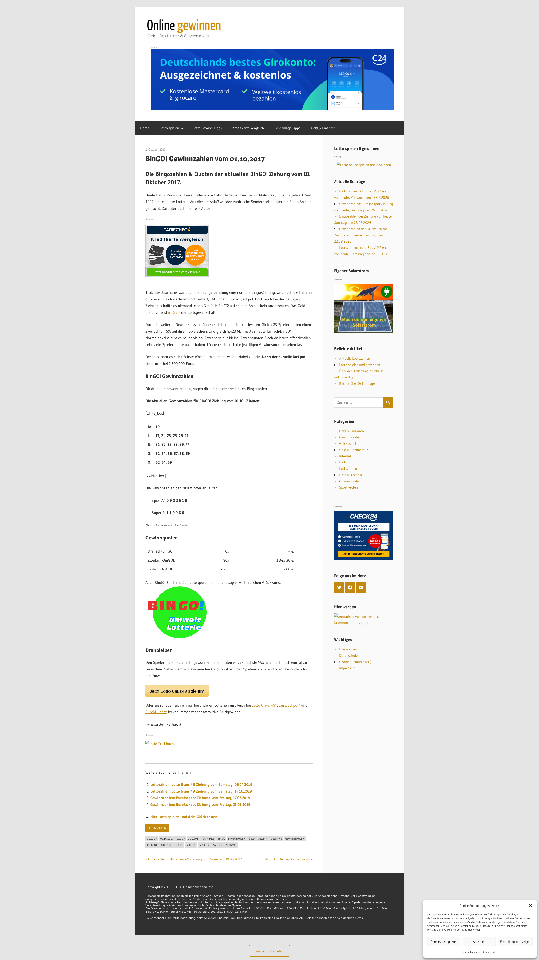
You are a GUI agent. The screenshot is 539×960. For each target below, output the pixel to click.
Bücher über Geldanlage (357, 383)
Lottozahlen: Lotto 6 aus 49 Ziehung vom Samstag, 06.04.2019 (201, 784)
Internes (345, 456)
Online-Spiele (349, 481)
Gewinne (276, 838)
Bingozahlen (236, 838)
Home (144, 128)
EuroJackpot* (289, 705)
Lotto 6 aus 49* (264, 705)
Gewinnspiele (349, 437)
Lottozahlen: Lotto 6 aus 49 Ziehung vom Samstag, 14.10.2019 (201, 791)
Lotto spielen (169, 128)
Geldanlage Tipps (287, 128)
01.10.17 (152, 838)
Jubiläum (166, 845)
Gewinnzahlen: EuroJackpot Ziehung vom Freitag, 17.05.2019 (200, 798)
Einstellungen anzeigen (515, 942)
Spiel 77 (191, 845)
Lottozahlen (157, 828)
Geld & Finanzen (323, 128)
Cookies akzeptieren (444, 942)
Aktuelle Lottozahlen (354, 358)
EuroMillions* (156, 712)
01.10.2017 (166, 838)
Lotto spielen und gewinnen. (360, 364)
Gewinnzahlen (294, 838)
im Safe (174, 312)
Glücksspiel (347, 443)
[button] (530, 906)
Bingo (221, 838)
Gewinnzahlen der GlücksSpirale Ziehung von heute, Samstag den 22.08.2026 (360, 235)
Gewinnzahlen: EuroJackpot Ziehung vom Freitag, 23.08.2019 (200, 804)
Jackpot (152, 845)
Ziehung (230, 845)
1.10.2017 (194, 838)
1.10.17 (181, 838)
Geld (252, 838)
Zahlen (217, 845)
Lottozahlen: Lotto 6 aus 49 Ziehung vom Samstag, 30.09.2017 (195, 859)
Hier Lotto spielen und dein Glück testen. (184, 816)
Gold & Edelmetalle (353, 449)
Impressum (347, 668)
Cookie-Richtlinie (471, 951)
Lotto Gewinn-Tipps (207, 128)
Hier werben (348, 649)
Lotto (179, 845)
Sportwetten (348, 487)
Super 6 (204, 845)
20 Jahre (208, 838)
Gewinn (263, 838)
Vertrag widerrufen (269, 951)
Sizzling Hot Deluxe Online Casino (285, 859)
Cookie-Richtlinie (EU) (355, 662)
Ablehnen (479, 942)
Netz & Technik (350, 475)
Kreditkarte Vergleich (248, 128)
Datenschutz (489, 951)
